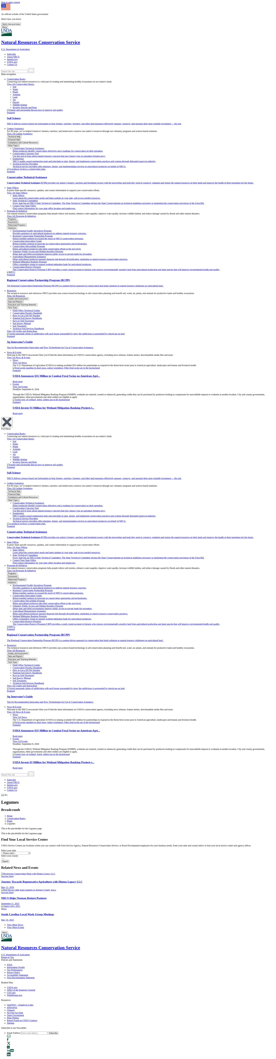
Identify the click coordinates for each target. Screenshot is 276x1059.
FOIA (9, 965)
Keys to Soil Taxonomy (23, 321)
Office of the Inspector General (21, 990)
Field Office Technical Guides (26, 310)
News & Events (14, 352)
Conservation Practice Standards (27, 313)
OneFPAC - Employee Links (20, 1005)
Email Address (13, 1033)
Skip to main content (10, 2)
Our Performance (15, 970)
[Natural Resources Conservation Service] (138, 33)
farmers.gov (12, 59)
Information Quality (16, 967)
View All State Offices (17, 193)
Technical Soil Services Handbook (28, 328)
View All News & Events (18, 357)
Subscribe (11, 54)
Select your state (8, 850)
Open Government (15, 1015)
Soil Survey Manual (22, 323)
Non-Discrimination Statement (20, 977)
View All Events (20, 386)
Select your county (9, 856)
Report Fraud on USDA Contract (22, 1020)
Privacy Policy (13, 972)
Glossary (11, 1010)
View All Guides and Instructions (22, 331)
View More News (15, 925)
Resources (11, 290)
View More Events (15, 927)
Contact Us (12, 64)
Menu (4, 27)
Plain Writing (13, 1018)
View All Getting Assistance (19, 134)
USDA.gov (12, 62)
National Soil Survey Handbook (27, 318)
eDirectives (12, 1007)
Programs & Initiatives (17, 211)
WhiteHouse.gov (14, 995)
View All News (20, 363)
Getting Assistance (15, 128)
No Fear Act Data (15, 1012)
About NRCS (13, 57)
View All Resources (16, 296)
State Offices (13, 188)
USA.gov (11, 992)
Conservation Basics (16, 79)
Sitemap (10, 1023)
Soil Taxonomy (20, 326)
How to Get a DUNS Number (26, 315)
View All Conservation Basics (20, 84)
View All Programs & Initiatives (21, 216)
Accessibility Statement (17, 975)
